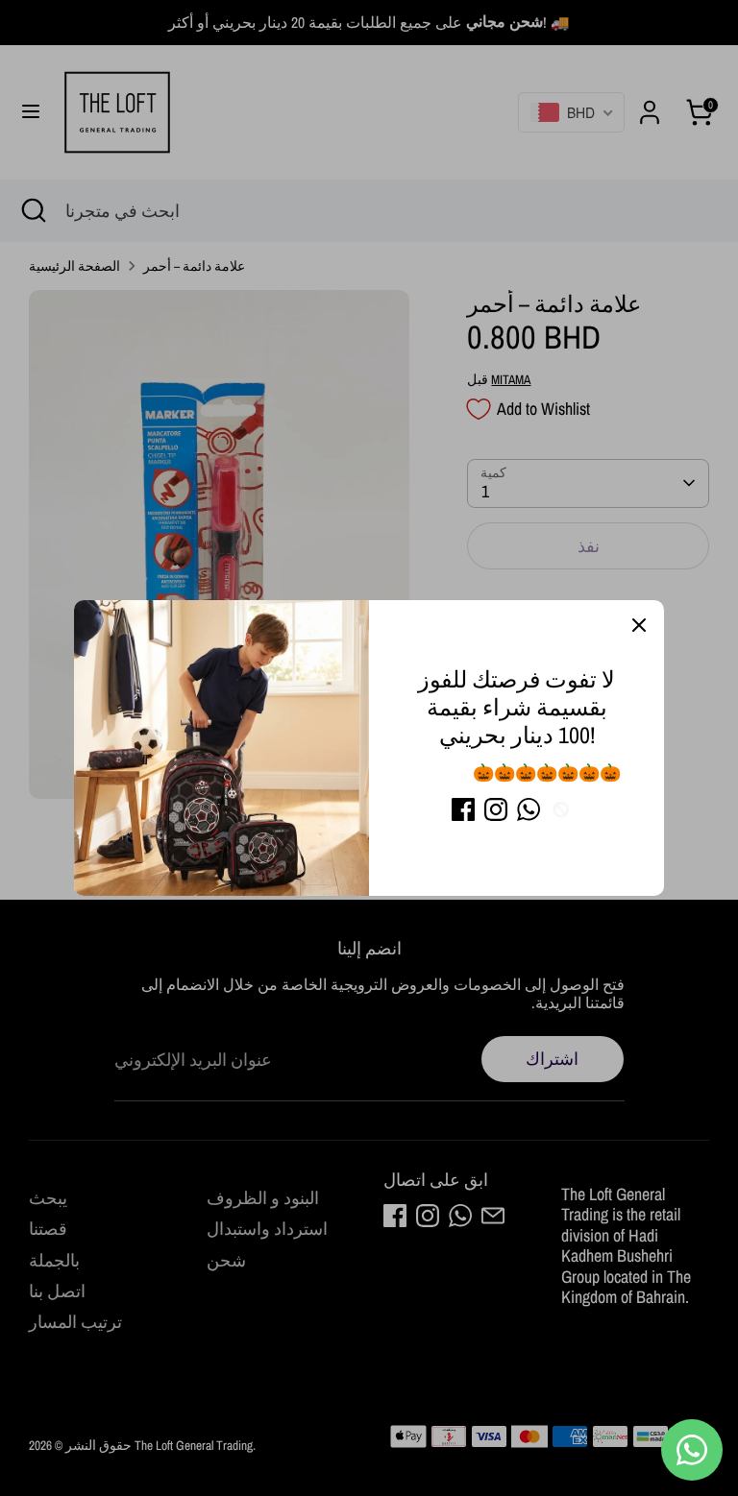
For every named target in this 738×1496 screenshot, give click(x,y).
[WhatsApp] (528, 809)
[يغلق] (639, 625)
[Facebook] (463, 809)
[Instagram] (495, 809)
